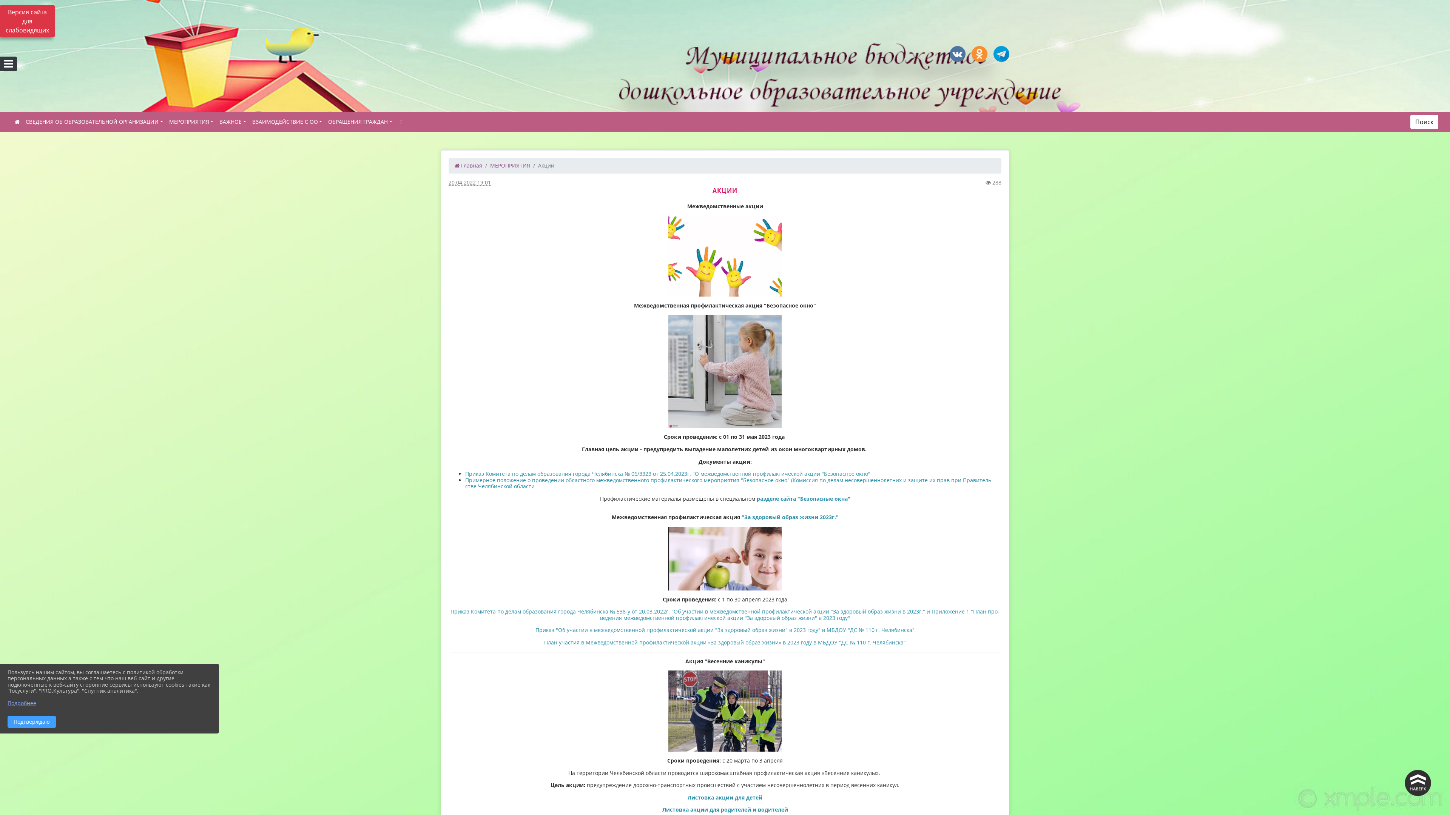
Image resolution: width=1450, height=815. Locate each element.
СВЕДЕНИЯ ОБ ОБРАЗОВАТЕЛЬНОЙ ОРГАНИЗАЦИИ (92, 121)
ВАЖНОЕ (230, 121)
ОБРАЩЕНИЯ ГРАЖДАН (358, 121)
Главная (471, 165)
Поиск (1424, 122)
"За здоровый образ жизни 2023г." (790, 517)
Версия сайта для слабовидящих (27, 21)
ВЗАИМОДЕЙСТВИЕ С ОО (285, 121)
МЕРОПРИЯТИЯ (189, 121)
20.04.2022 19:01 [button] (470, 182)
